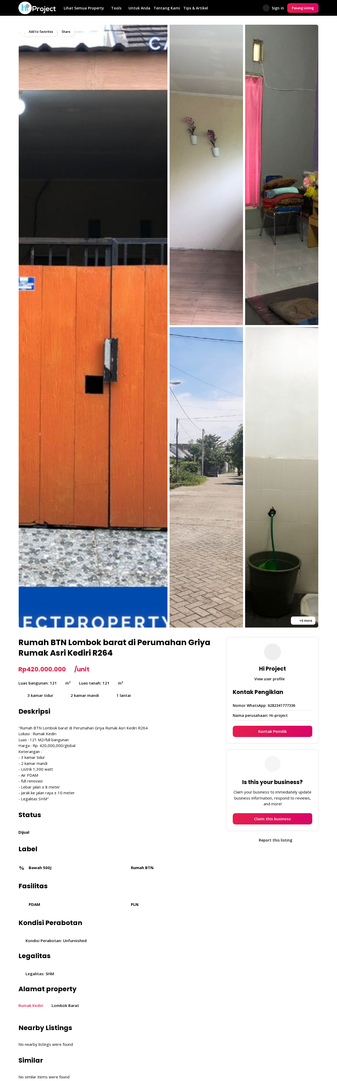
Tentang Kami (166, 8)
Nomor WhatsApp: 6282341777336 (264, 705)
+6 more (305, 620)
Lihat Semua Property (84, 8)
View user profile (270, 678)
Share (66, 31)
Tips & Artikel (195, 8)
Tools (116, 8)
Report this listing (275, 839)
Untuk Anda (139, 8)
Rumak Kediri (30, 1005)
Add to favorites (40, 31)
